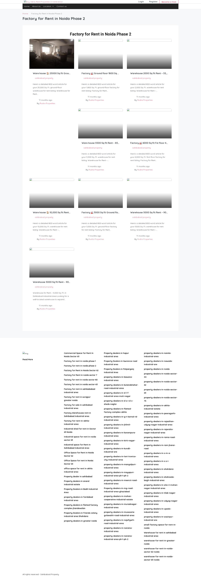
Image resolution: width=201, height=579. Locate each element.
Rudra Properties (47, 103)
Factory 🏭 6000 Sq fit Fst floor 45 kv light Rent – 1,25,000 (149, 143)
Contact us (62, 6)
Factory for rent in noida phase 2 (80, 366)
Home (26, 6)
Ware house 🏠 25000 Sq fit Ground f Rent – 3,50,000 (52, 73)
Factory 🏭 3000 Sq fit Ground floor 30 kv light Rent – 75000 (101, 212)
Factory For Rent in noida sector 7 (80, 375)
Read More (28, 359)
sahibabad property (44, 78)
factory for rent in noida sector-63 (81, 384)
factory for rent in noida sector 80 (80, 380)
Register (153, 1)
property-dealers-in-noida (157, 369)
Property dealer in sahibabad (78, 476)
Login (141, 1)
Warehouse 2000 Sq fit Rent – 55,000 (149, 73)
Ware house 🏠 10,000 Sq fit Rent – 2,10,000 (52, 212)
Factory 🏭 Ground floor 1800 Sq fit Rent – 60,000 (101, 73)
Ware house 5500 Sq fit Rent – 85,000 (101, 143)
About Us (36, 6)
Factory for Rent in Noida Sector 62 (81, 370)
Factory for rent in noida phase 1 (80, 361)
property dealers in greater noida (80, 521)
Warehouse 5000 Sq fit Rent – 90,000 (149, 212)
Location (47, 6)
